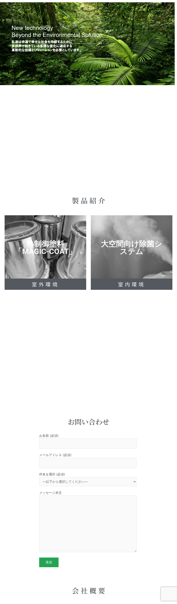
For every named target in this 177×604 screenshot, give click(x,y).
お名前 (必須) (49, 435)
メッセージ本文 (50, 493)
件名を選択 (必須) (52, 474)
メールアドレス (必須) (55, 455)
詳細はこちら (45, 258)
